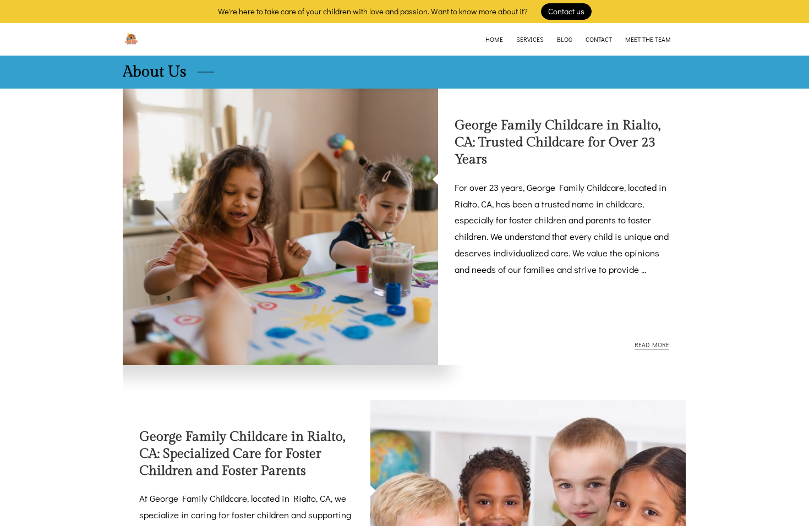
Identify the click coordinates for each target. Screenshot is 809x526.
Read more (652, 345)
